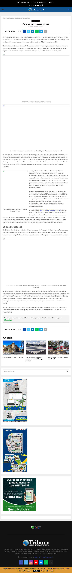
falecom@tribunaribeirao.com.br (44, 557)
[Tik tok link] (42, 5)
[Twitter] (26, 562)
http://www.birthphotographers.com (50, 210)
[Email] (41, 562)
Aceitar (36, 571)
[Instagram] (31, 562)
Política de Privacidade (47, 571)
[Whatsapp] (46, 562)
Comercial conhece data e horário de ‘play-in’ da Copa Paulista (34, 359)
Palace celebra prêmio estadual (13, 357)
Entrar (52, 2)
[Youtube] (36, 562)
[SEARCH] (67, 371)
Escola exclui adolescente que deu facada (58, 358)
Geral (38, 21)
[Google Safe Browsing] (36, 529)
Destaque (34, 21)
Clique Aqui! (8, 320)
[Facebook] (21, 562)
